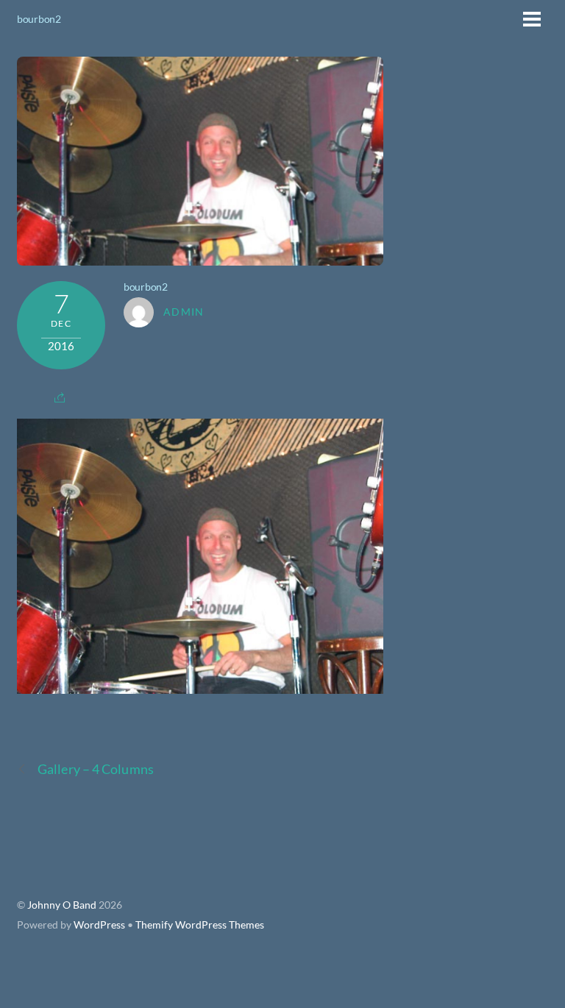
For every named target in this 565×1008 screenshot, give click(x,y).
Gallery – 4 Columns (96, 769)
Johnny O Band (61, 905)
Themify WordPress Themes (199, 925)
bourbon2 (39, 19)
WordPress (99, 925)
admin (184, 312)
